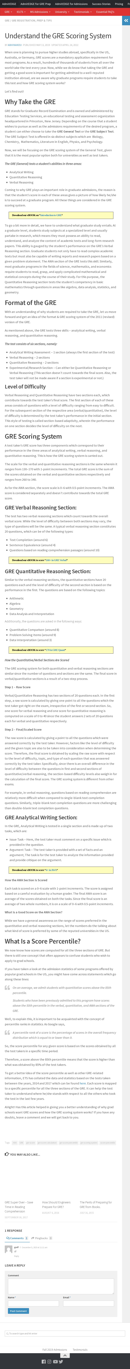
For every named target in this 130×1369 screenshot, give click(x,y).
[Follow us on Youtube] (55, 1362)
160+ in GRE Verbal (56, 560)
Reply (16, 1256)
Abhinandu (15, 45)
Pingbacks (43, 1238)
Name (12, 1297)
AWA (15, 1142)
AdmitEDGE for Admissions (71, 4)
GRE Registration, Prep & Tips (32, 20)
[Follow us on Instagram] (49, 1362)
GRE (7, 12)
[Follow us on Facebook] (44, 1362)
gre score (30, 1142)
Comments (18, 1238)
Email (67, 1297)
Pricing (119, 4)
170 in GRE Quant (55, 650)
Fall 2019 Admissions (54, 1349)
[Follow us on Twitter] (61, 1362)
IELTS (20, 12)
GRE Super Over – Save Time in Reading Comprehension (19, 1206)
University (61, 12)
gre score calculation (47, 1142)
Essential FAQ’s (105, 12)
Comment (13, 1275)
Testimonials (81, 12)
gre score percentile (69, 1142)
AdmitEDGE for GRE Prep (36, 4)
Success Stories (101, 4)
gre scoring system (89, 1142)
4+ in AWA (51, 870)
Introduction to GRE (51, 215)
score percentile (107, 1142)
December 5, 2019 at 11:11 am (34, 1247)
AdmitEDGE (9, 4)
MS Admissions (39, 12)
